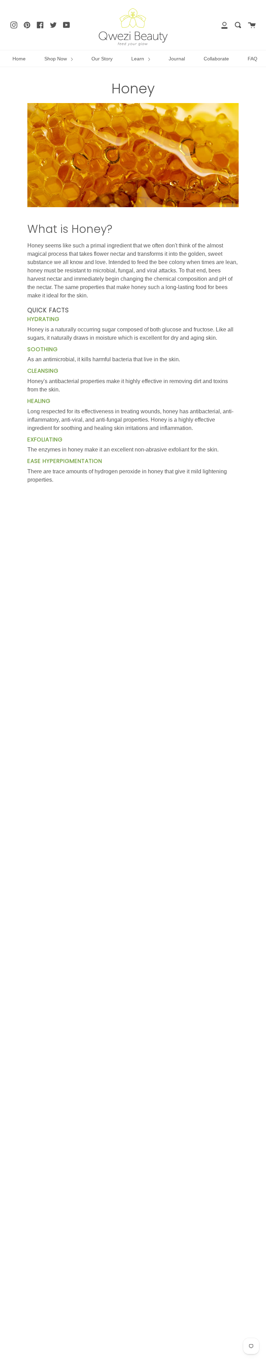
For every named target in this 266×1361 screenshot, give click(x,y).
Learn (138, 58)
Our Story (102, 58)
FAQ (252, 58)
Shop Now (56, 58)
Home (19, 58)
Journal (177, 58)
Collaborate (216, 58)
